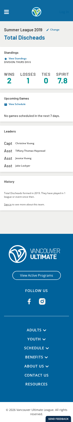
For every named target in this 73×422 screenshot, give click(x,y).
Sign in (8, 204)
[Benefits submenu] (46, 357)
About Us (34, 366)
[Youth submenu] (44, 339)
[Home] (36, 254)
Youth (34, 339)
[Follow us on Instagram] (42, 301)
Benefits (34, 357)
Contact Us (37, 375)
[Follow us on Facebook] (29, 301)
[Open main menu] (6, 12)
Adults (34, 330)
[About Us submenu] (47, 366)
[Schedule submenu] (47, 348)
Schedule (34, 347)
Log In (64, 12)
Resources (36, 384)
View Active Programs (36, 275)
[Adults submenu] (44, 330)
